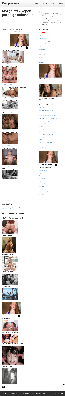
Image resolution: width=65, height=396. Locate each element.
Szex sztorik (41, 60)
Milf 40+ (40, 57)
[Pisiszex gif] (10, 331)
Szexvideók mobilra (43, 38)
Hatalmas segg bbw (43, 170)
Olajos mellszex (42, 173)
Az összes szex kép (43, 35)
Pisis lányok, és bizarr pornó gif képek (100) (47, 115)
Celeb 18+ (41, 46)
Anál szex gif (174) (43, 129)
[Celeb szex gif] (9, 252)
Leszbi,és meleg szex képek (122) (45, 121)
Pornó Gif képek (42, 107)
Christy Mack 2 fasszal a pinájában (9, 97)
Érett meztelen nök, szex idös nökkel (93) (47, 134)
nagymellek (13, 207)
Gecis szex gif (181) (43, 137)
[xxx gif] (40, 33)
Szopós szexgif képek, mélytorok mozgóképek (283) (49, 118)
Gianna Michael (7, 207)
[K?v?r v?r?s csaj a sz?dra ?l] (10, 234)
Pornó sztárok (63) (42, 147)
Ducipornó (61, 3)
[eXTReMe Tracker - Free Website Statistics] (3, 387)
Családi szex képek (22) (43, 139)
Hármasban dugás (5, 129)
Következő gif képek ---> (19, 31)
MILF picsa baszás (42, 175)
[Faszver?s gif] (9, 383)
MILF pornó (41, 194)
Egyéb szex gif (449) (43, 123)
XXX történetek (25, 393)
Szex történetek (42, 54)
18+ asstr (61, 393)
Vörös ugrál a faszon (43, 189)
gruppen (6, 208)
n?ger (3, 208)
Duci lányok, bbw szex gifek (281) (46, 110)
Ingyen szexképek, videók (44, 43)
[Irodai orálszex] (10, 284)
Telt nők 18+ (41, 51)
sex (2, 207)
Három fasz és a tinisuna (7, 84)
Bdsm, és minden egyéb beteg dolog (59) (47, 145)
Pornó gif (4, 393)
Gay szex (45, 393)
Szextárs (52, 3)
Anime (17, 207)
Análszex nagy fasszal (43, 191)
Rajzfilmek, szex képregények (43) (46, 142)
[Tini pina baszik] (10, 270)
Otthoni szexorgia (5, 180)
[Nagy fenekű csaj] (10, 299)
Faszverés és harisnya (43, 186)
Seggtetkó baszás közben (44, 181)
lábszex (21, 207)
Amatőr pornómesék (36, 393)
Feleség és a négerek (6, 166)
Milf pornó (44, 3)
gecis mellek (29, 207)
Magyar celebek (42, 49)
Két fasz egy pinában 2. (6, 145)
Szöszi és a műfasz (42, 183)
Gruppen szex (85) (42, 131)
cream (24, 207)
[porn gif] (43, 33)
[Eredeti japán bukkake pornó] (13, 365)
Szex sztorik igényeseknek (14, 393)
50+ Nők (36, 3)
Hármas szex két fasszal (6, 63)
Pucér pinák (41, 62)
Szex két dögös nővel (6, 110)
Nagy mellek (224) (42, 126)
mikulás (33, 207)
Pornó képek (11, 208)
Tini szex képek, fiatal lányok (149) (46, 113)
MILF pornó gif (42, 178)
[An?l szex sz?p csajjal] (10, 342)
